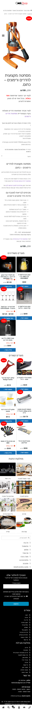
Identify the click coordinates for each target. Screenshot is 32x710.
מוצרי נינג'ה (24, 556)
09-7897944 (22, 680)
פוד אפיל (25, 553)
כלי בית (26, 543)
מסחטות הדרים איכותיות (20, 239)
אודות (26, 617)
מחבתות (25, 650)
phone (29, 707)
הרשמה (16, 604)
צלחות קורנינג (23, 560)
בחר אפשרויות (8, 318)
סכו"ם (26, 662)
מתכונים (25, 563)
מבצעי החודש (24, 670)
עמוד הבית (27, 10)
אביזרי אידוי (25, 660)
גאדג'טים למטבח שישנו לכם (14, 185)
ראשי (26, 615)
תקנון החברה (24, 622)
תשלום (26, 627)
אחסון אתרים (16, 704)
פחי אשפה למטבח (23, 655)
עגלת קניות (25, 625)
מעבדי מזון (25, 667)
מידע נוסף (8, 286)
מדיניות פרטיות (24, 632)
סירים (26, 647)
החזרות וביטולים (23, 635)
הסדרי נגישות (24, 637)
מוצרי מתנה (25, 672)
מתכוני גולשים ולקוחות (21, 567)
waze (24, 707)
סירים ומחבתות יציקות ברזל (20, 652)
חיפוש (8, 707)
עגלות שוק (25, 657)
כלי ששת (25, 665)
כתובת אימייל (16, 583)
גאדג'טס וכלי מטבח (18, 10)
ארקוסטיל (25, 546)
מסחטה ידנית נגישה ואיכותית (22, 181)
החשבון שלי (25, 630)
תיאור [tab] (29, 156)
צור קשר (26, 640)
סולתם (26, 550)
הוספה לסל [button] (24, 286)
